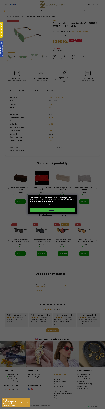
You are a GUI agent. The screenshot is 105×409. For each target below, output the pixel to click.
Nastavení (52, 205)
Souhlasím (52, 210)
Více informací (48, 201)
